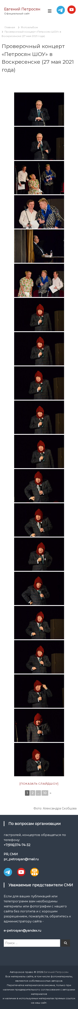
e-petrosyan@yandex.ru (22, 930)
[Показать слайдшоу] (39, 783)
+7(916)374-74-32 (17, 845)
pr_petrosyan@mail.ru (21, 859)
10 (45, 793)
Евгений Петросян (22, 9)
